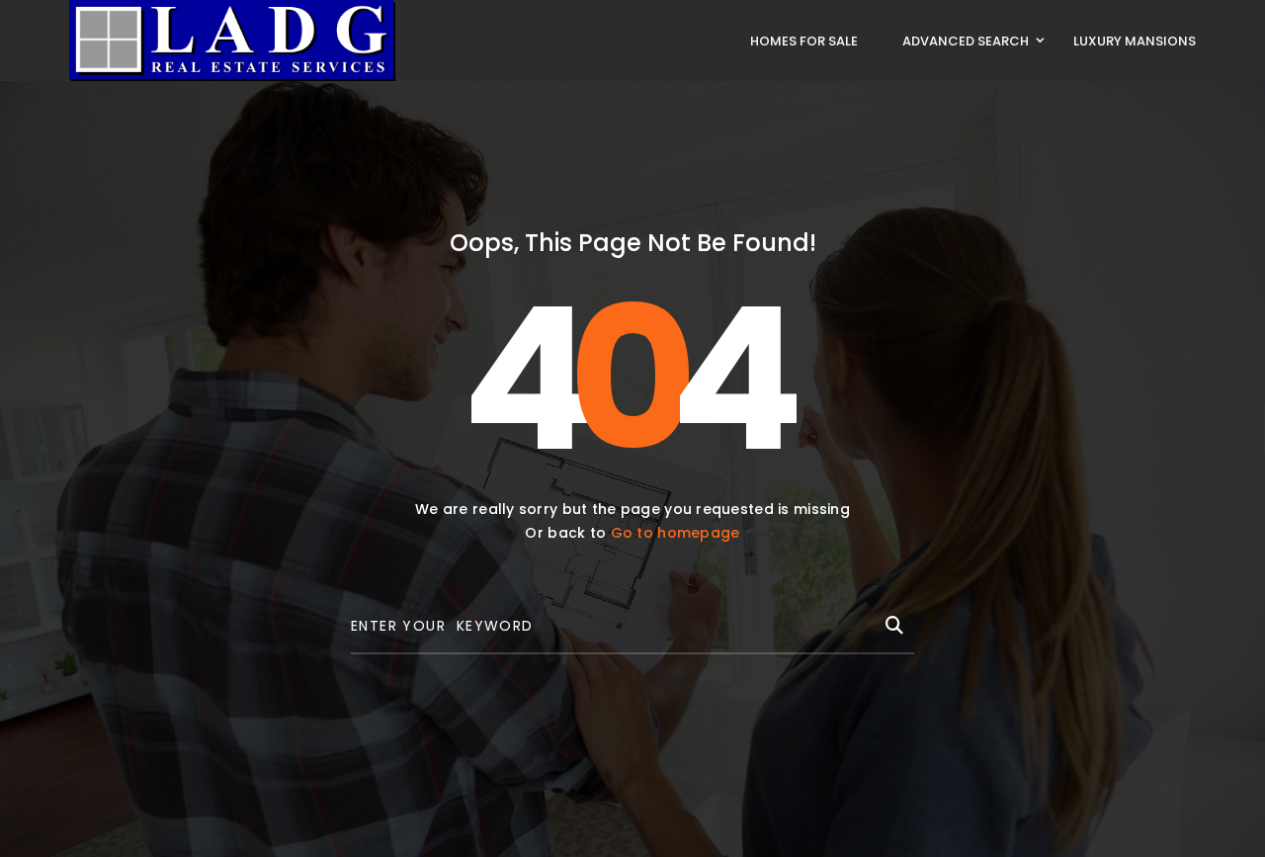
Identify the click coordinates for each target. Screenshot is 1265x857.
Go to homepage (675, 533)
